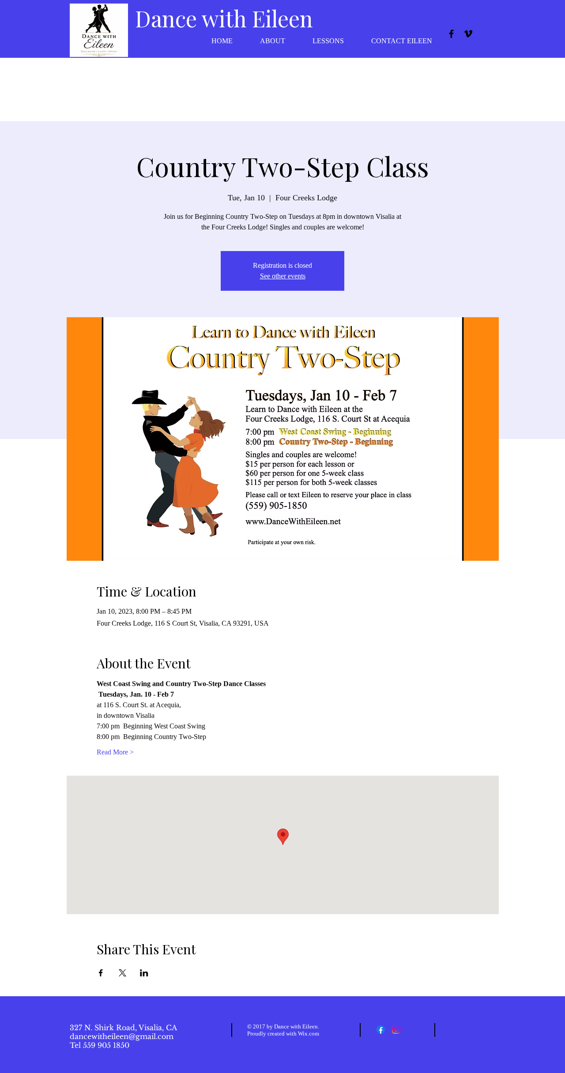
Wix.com (308, 1033)
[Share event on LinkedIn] (144, 972)
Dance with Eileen (224, 18)
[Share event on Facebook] (101, 972)
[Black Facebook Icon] (451, 33)
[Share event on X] (122, 972)
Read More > (115, 752)
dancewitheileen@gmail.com (121, 1036)
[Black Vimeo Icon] (468, 33)
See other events (282, 276)
